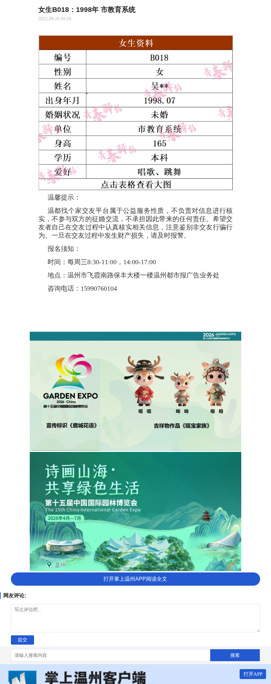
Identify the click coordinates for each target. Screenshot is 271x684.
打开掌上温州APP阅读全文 (135, 579)
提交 (22, 639)
